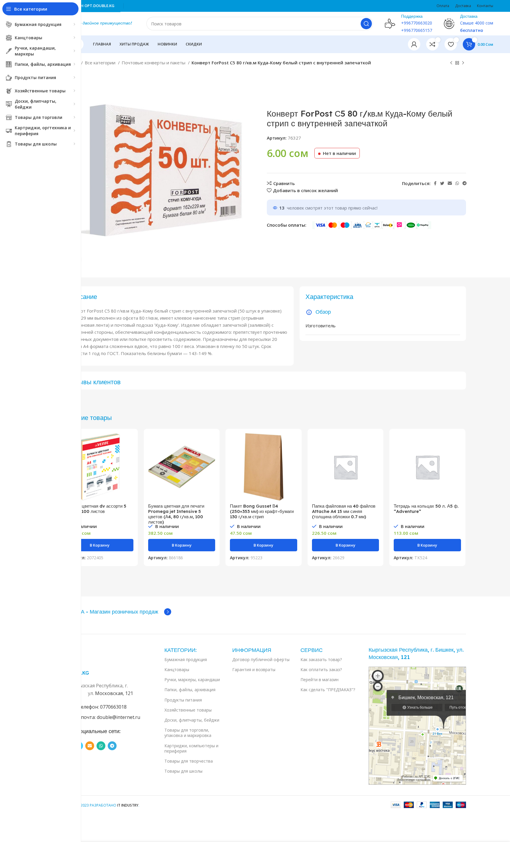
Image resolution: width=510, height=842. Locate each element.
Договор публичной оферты (261, 659)
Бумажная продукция (185, 659)
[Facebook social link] (435, 183)
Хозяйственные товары (188, 710)
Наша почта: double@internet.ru (103, 717)
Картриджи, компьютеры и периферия (191, 748)
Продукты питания (183, 700)
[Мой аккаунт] (414, 44)
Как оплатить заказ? (321, 669)
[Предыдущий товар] (451, 63)
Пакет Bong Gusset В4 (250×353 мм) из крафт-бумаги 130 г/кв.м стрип (262, 511)
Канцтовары (176, 669)
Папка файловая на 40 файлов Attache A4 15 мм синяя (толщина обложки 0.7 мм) (343, 511)
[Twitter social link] (442, 183)
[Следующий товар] (463, 63)
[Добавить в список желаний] (129, 469)
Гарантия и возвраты (253, 669)
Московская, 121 (114, 693)
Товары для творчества (188, 761)
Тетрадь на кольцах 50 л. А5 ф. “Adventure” (426, 508)
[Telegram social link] (464, 183)
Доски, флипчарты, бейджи (191, 720)
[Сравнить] (129, 442)
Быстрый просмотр (129, 456)
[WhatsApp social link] (457, 183)
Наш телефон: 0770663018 (97, 707)
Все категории (101, 63)
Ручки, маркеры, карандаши (192, 679)
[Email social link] (450, 183)
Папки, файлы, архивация (189, 689)
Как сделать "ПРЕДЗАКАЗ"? (327, 689)
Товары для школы (183, 771)
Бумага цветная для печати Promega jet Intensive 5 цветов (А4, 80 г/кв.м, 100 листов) (176, 514)
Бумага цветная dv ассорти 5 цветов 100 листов (96, 508)
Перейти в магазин (319, 679)
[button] (99, 545)
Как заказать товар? (321, 659)
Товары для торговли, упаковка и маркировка (187, 732)
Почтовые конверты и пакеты (154, 63)
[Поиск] (366, 23)
